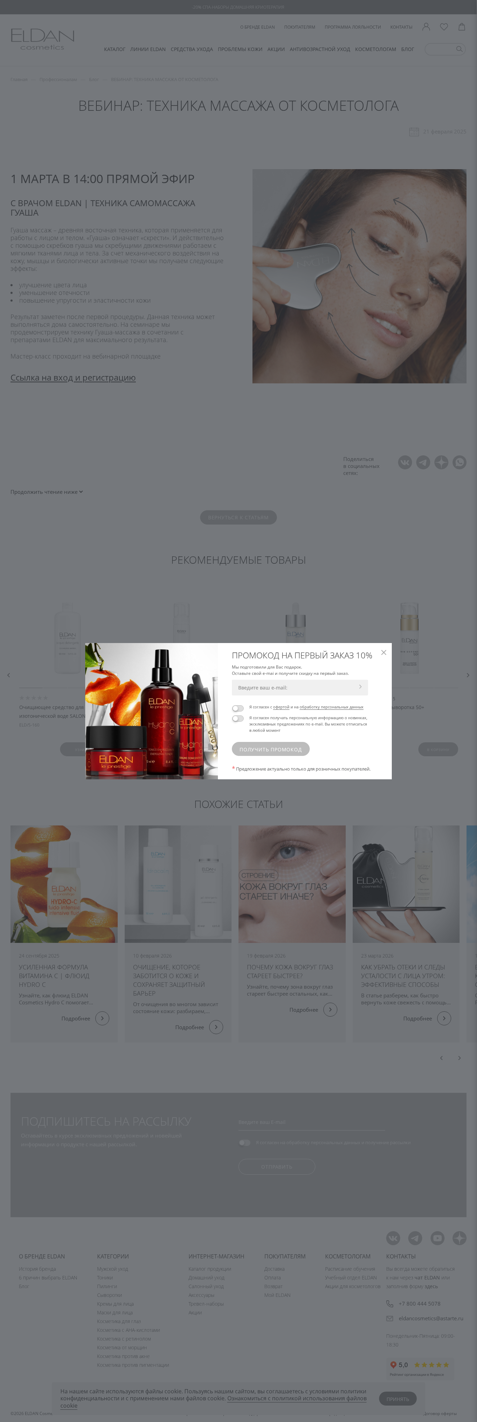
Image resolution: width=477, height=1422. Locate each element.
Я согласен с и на (306, 706)
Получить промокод (271, 749)
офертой (281, 706)
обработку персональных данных (332, 706)
